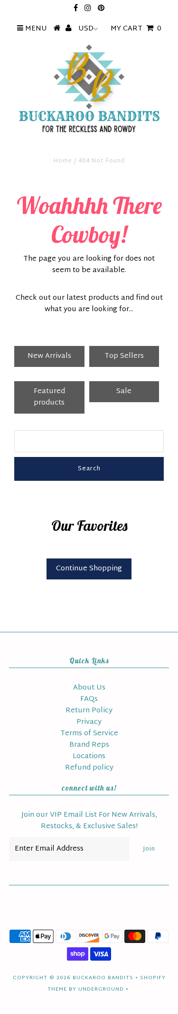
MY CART (136, 28)
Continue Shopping (89, 568)
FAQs (89, 699)
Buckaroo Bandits (103, 978)
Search (89, 469)
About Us (89, 687)
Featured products (49, 397)
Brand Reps (89, 745)
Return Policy (89, 710)
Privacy (89, 722)
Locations (89, 756)
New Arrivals (49, 356)
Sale (123, 391)
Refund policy (89, 767)
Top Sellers (124, 356)
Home (63, 161)
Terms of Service (89, 733)
